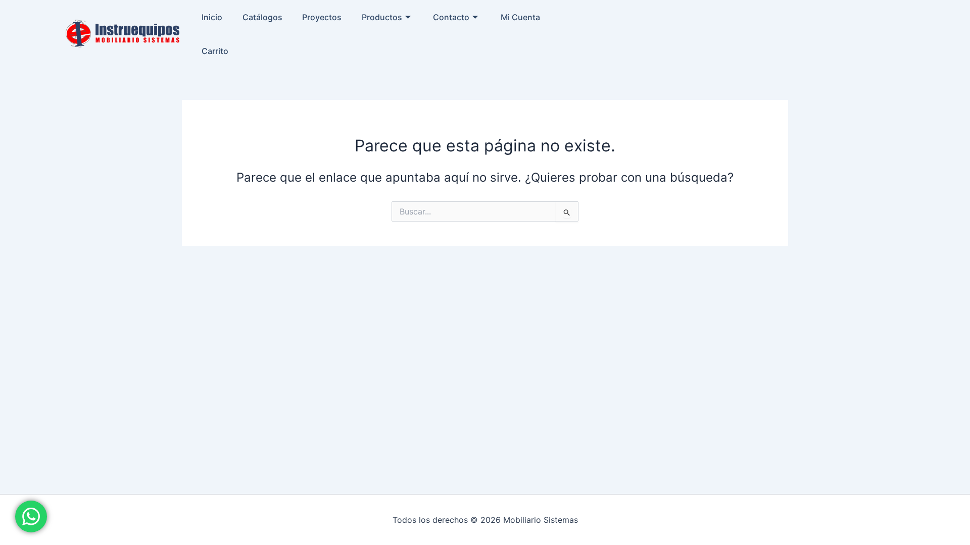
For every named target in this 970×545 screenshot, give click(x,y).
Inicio (212, 17)
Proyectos (322, 17)
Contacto (451, 17)
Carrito (215, 51)
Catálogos (262, 17)
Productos (382, 17)
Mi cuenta (520, 17)
